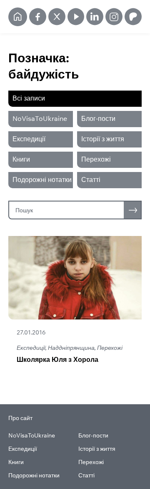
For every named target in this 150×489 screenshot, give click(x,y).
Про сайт (20, 418)
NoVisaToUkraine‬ (39, 118)
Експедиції (28, 139)
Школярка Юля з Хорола (57, 359)
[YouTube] (76, 16)
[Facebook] (37, 16)
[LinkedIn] (94, 16)
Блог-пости (98, 118)
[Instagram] (113, 16)
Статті (90, 179)
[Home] (17, 16)
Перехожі (96, 159)
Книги (21, 159)
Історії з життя (102, 139)
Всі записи (28, 98)
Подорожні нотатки (42, 179)
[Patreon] (133, 16)
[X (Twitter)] (56, 16)
